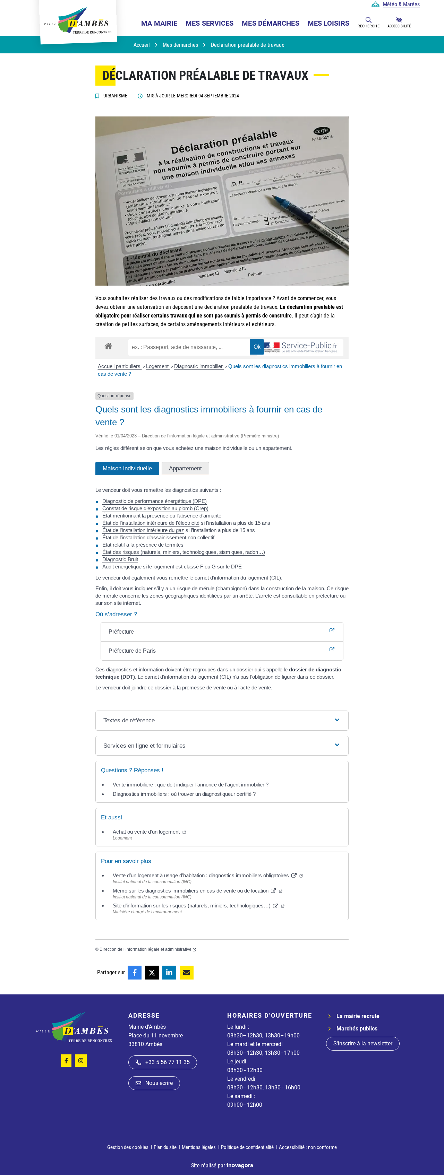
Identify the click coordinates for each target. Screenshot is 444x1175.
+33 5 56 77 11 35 (167, 1062)
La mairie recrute (357, 1016)
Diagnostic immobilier (199, 366)
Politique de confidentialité (247, 1147)
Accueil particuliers (120, 366)
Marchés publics (356, 1028)
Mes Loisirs (328, 23)
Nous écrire (159, 1083)
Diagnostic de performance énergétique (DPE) (154, 501)
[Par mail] (187, 973)
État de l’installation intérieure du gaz (143, 530)
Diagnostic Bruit (120, 559)
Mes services (209, 23)
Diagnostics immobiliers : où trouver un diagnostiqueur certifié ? (184, 794)
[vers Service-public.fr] (300, 347)
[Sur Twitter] (152, 973)
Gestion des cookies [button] (127, 1147)
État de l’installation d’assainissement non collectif (158, 537)
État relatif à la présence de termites (142, 545)
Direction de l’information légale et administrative (148, 949)
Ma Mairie (159, 23)
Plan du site (165, 1147)
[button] (368, 19)
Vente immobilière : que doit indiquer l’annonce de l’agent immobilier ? (190, 784)
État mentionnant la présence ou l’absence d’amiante (161, 516)
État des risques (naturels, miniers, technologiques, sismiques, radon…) (183, 552)
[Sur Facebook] (135, 973)
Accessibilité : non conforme (308, 1147)
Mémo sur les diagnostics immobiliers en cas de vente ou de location (197, 891)
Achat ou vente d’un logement (149, 832)
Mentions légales (199, 1147)
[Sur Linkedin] (169, 973)
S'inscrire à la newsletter (362, 1043)
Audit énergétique (122, 566)
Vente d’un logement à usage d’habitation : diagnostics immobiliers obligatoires (208, 875)
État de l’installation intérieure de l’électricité (150, 523)
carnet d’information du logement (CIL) (238, 578)
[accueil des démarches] (108, 344)
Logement (158, 366)
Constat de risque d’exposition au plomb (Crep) (155, 508)
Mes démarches (270, 23)
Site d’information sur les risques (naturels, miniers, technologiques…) (198, 905)
